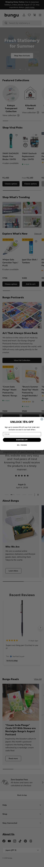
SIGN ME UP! (22, 440)
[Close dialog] (42, 419)
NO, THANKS (22, 445)
